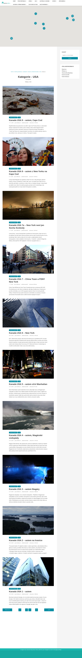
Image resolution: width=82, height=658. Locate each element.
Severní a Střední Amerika (19, 4)
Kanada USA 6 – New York (21, 333)
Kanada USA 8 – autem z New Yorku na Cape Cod (28, 172)
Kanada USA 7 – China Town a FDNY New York (27, 280)
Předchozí (7, 609)
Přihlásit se (64, 71)
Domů (12, 71)
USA (40, 71)
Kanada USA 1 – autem (20, 591)
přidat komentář (25, 122)
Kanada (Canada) (13, 117)
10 (36, 609)
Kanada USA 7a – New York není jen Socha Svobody (26, 226)
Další (49, 609)
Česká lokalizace (65, 76)
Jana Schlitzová (18, 122)
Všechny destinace (18, 71)
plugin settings (58, 649)
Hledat (69, 58)
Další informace (43, 4)
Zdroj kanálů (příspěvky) (67, 72)
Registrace (64, 69)
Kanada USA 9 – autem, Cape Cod (25, 120)
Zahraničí (25, 71)
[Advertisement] (28, 59)
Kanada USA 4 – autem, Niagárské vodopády (25, 436)
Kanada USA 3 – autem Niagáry (24, 489)
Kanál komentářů (65, 74)
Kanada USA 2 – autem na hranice (25, 540)
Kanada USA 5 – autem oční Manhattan (28, 384)
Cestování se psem (33, 4)
